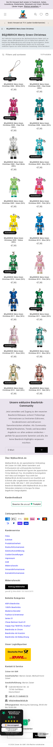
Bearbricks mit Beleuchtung (17, 637)
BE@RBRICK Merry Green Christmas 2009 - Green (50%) (13, 202)
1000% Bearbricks (13, 607)
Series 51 (9, 618)
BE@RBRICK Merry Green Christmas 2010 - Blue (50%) (39, 239)
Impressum (10, 558)
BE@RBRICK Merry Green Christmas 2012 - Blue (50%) (39, 352)
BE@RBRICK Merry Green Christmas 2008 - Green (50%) (39, 124)
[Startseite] (2, 28)
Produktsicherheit (13, 543)
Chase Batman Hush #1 (15, 622)
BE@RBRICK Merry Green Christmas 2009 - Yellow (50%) (13, 240)
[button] (5, 14)
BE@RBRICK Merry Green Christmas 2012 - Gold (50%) (13, 389)
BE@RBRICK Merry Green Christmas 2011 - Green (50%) (39, 315)
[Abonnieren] (41, 450)
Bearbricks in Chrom (14, 630)
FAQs (7, 536)
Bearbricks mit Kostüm (15, 633)
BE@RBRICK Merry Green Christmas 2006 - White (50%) (13, 85)
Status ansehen (31, 6)
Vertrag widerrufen (16, 587)
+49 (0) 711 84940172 (18, 696)
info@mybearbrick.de (18, 701)
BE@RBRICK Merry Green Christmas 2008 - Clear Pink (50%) (13, 125)
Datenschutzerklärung (14, 551)
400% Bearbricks (12, 604)
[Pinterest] (29, 720)
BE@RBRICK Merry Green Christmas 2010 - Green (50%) (13, 278)
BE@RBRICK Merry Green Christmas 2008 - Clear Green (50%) (39, 86)
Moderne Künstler (13, 611)
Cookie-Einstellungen (14, 555)
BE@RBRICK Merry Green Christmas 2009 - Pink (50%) (39, 202)
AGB (7, 562)
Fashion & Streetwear (14, 615)
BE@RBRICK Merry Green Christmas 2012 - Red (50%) (39, 389)
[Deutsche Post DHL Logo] (26, 654)
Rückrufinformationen (14, 547)
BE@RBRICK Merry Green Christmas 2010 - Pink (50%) (39, 278)
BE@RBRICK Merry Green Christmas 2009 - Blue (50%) (39, 163)
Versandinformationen (15, 569)
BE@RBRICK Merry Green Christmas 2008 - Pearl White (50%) (13, 164)
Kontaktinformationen (14, 573)
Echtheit (8, 540)
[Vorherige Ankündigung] (5, 23)
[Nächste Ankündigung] (48, 23)
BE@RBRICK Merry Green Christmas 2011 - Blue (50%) (13, 315)
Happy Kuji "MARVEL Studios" (18, 626)
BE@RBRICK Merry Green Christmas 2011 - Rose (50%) (13, 352)
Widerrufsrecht (11, 566)
